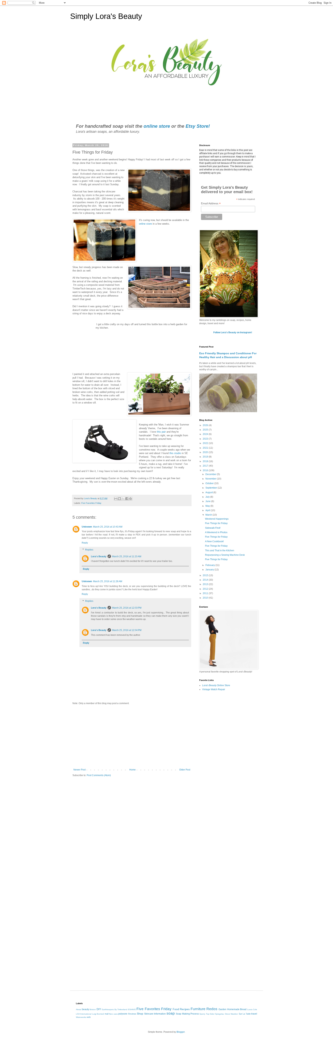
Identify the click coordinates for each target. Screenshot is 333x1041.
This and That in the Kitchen (219, 550)
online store (157, 126)
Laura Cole (252, 1009)
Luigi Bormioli (98, 1014)
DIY (99, 1009)
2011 (206, 593)
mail (106, 1014)
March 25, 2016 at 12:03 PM (126, 607)
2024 (206, 434)
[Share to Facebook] (127, 499)
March (209, 514)
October (209, 483)
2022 (206, 443)
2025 (206, 429)
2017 (206, 465)
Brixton (93, 1009)
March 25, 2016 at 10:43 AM (107, 526)
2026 (206, 425)
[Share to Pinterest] (130, 499)
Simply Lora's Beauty (106, 16)
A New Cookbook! (214, 541)
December (211, 474)
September (211, 487)
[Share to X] (123, 499)
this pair (161, 431)
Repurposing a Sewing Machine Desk (225, 555)
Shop (140, 1013)
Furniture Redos (204, 1009)
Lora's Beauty (98, 556)
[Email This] (116, 499)
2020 (206, 452)
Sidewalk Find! (212, 528)
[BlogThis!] (119, 499)
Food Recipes (181, 1009)
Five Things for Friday (216, 523)
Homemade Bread (237, 1009)
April (208, 510)
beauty (85, 1009)
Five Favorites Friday (91, 503)
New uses (113, 1014)
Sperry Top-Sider (206, 1014)
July (207, 497)
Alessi (78, 1009)
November (211, 478)
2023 (206, 438)
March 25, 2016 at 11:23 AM (126, 556)
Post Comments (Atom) (99, 775)
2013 (206, 584)
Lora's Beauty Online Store (216, 685)
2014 (206, 579)
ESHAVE (132, 1009)
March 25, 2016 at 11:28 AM (107, 581)
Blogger (181, 1032)
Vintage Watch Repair (213, 689)
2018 (206, 461)
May (207, 506)
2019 (206, 456)
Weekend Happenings (217, 519)
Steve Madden (231, 1014)
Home (132, 769)
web (89, 1017)
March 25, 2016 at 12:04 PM (126, 630)
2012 (206, 589)
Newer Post (79, 769)
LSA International (83, 1014)
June (208, 501)
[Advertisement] (131, 737)
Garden (222, 1009)
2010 (206, 597)
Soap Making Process (187, 1013)
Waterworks (81, 1017)
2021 (206, 448)
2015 (206, 575)
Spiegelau (219, 1014)
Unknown (87, 526)
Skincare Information (155, 1013)
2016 (206, 470)
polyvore (122, 1013)
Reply (85, 542)
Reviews (132, 1014)
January (209, 569)
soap (170, 1013)
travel (254, 1013)
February (210, 565)
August (209, 492)
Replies (89, 549)
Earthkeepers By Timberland (114, 1009)
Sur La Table (245, 1014)
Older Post (184, 769)
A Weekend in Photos (216, 532)
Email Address (211, 203)
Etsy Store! (198, 126)
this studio (175, 453)
